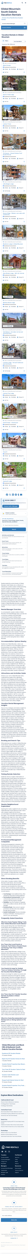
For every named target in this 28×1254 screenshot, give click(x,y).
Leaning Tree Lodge (8, 393)
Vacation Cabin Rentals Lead (10, 1075)
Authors (17, 1163)
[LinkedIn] (5, 1151)
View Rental (24, 72)
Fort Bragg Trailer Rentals (7, 1105)
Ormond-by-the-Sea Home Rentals (9, 1115)
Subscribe (14, 1220)
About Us (17, 1157)
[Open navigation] (25, 2)
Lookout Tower (7, 124)
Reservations (18, 1168)
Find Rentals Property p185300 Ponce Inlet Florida (12, 1113)
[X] (9, 1151)
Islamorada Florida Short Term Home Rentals (11, 1136)
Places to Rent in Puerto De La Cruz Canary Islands (12, 1126)
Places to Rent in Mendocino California (10, 1102)
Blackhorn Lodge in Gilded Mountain (13, 244)
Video (16, 1159)
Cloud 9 (5, 452)
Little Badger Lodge (8, 184)
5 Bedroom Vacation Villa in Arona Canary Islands (12, 1124)
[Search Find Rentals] (22, 2)
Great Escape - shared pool (10, 422)
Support (17, 1172)
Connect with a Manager (11, 506)
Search (14, 529)
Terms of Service (19, 1170)
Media (16, 1161)
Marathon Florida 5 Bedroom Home (9, 1134)
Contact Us (13, 1238)
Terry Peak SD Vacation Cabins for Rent (13, 1069)
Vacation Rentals (5, 1157)
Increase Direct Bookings (7, 1168)
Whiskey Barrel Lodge (9, 302)
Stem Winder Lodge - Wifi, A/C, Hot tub (13, 273)
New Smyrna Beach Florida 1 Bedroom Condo (11, 1111)
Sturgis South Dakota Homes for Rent (12, 1080)
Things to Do (4, 1161)
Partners (3, 1174)
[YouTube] (2, 1151)
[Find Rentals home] (6, 2)
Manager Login (4, 1172)
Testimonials (4, 1170)
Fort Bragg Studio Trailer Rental (8, 1103)
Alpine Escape (7, 65)
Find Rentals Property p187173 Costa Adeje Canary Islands (12, 1122)
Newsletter (3, 1163)
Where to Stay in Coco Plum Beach (9, 1132)
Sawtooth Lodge (7, 481)
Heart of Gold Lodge (8, 94)
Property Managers (5, 1159)
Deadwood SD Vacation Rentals (11, 1053)
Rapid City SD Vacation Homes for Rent (13, 1059)
